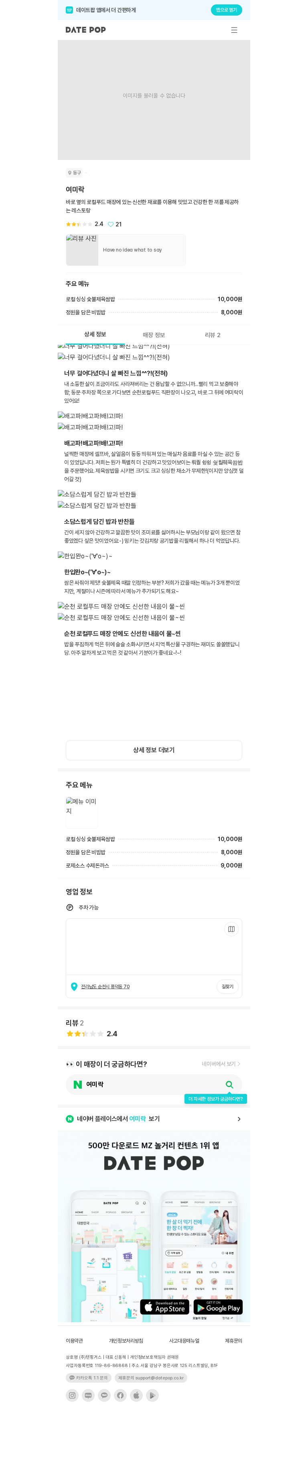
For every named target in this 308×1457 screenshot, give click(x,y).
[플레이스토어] (152, 1395)
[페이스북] (120, 1395)
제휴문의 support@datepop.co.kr (151, 1378)
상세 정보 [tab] (95, 334)
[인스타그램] (72, 1395)
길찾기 (227, 986)
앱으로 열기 (226, 10)
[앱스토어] (136, 1395)
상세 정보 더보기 (153, 750)
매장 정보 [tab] (154, 335)
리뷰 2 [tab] (213, 335)
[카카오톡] (104, 1395)
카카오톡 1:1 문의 (92, 1378)
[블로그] (88, 1395)
